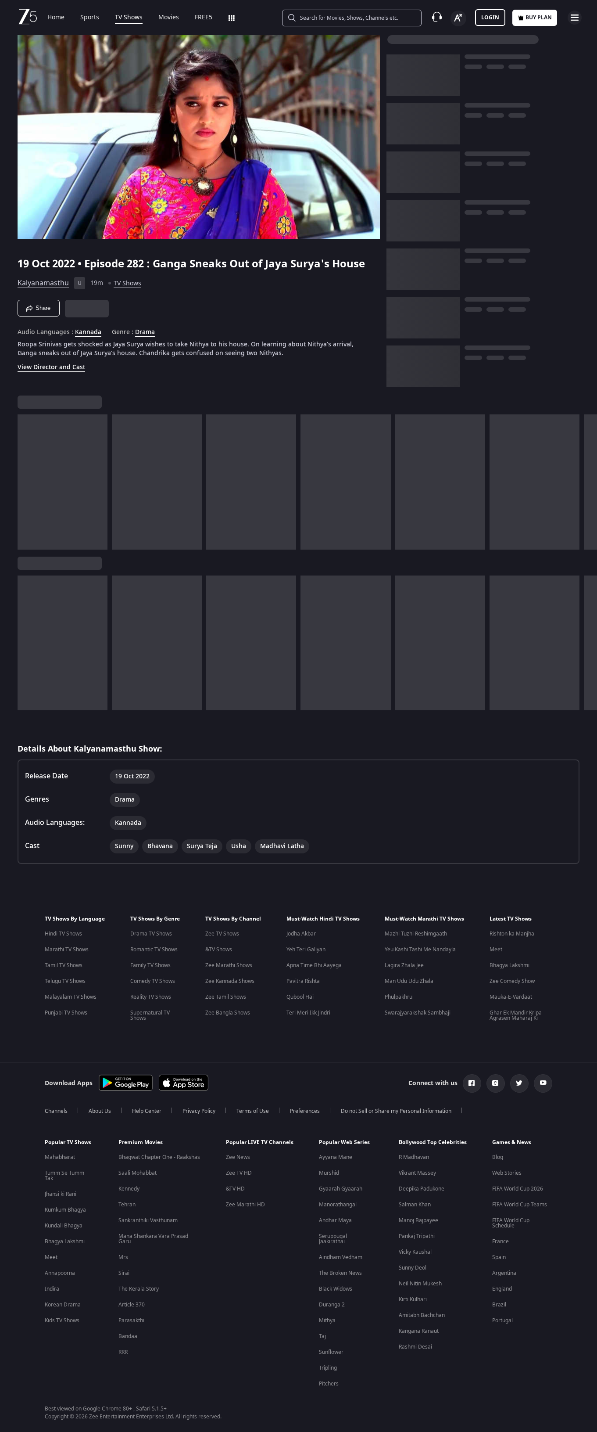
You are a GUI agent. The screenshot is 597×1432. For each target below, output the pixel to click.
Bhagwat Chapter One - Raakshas (159, 1157)
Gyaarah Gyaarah (340, 1189)
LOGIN (490, 18)
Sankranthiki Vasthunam (148, 1220)
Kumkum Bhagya (65, 1210)
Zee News (238, 1157)
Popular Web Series (344, 1142)
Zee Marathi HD (245, 1205)
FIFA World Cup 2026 (517, 1189)
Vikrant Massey (417, 1173)
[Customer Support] (436, 17)
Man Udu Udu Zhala (409, 981)
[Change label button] (458, 18)
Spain (499, 1257)
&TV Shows (218, 949)
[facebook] (472, 1083)
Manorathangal (338, 1205)
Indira (52, 1289)
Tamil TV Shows (63, 965)
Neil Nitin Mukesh (420, 1284)
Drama (145, 332)
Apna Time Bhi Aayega (314, 965)
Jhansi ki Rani (60, 1194)
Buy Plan (539, 18)
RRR (123, 1352)
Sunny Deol (412, 1268)
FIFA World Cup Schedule (510, 1223)
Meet (496, 949)
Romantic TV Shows (154, 949)
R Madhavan (414, 1157)
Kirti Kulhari (413, 1299)
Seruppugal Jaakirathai (333, 1238)
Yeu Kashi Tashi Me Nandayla (420, 949)
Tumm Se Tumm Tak (64, 1175)
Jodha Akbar (301, 934)
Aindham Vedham (340, 1257)
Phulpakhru (398, 997)
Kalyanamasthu (43, 283)
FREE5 (203, 17)
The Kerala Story (138, 1289)
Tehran (127, 1205)
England (502, 1289)
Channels (56, 1111)
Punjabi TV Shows (66, 1013)
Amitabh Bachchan (422, 1315)
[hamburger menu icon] (575, 18)
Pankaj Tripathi (417, 1236)
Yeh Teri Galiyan (305, 949)
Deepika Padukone (421, 1189)
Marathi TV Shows (67, 949)
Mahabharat (60, 1157)
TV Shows (129, 17)
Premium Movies (140, 1142)
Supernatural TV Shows (150, 1015)
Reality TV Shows (150, 997)
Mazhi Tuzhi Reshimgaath (416, 934)
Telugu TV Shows (65, 981)
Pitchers (329, 1384)
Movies (168, 17)
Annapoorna (60, 1273)
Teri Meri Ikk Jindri (308, 1013)
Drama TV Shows (151, 934)
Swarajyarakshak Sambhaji (417, 1013)
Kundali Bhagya (63, 1226)
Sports (89, 17)
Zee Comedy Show (512, 981)
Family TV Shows (150, 965)
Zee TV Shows (222, 934)
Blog (497, 1157)
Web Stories (507, 1173)
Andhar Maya (335, 1220)
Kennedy (128, 1189)
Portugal (502, 1320)
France (500, 1241)
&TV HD (235, 1189)
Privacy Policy (198, 1111)
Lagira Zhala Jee (404, 965)
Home (55, 17)
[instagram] (495, 1083)
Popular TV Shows (68, 1142)
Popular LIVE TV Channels (259, 1142)
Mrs (123, 1257)
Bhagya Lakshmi (509, 965)
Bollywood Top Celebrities (433, 1142)
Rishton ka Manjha (512, 934)
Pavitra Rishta (303, 981)
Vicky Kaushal (415, 1252)
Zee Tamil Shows (225, 997)
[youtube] (543, 1083)
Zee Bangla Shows (227, 1013)
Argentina (504, 1273)
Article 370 (131, 1305)
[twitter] (519, 1083)
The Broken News (340, 1273)
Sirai (123, 1273)
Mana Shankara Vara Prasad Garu (153, 1238)
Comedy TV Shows (152, 981)
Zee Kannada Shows (229, 981)
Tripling (328, 1368)
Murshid (329, 1173)
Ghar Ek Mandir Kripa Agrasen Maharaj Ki (516, 1015)
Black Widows (335, 1289)
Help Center (146, 1111)
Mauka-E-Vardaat (511, 997)
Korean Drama (63, 1305)
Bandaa (127, 1336)
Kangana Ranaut (419, 1331)
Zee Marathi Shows (228, 965)
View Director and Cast (51, 367)
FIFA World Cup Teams (519, 1205)
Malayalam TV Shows (71, 997)
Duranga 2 (332, 1305)
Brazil (499, 1305)
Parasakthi (131, 1320)
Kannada (88, 332)
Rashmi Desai (415, 1347)
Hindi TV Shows (63, 934)
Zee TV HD (239, 1173)
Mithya (327, 1320)
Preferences (305, 1111)
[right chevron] (587, 482)
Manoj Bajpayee (418, 1220)
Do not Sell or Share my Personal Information (396, 1111)
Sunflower (331, 1352)
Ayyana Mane (335, 1157)
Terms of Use (252, 1111)
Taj (322, 1336)
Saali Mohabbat (137, 1173)
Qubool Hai (300, 997)
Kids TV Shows (62, 1320)
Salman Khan (415, 1205)
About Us (100, 1111)
